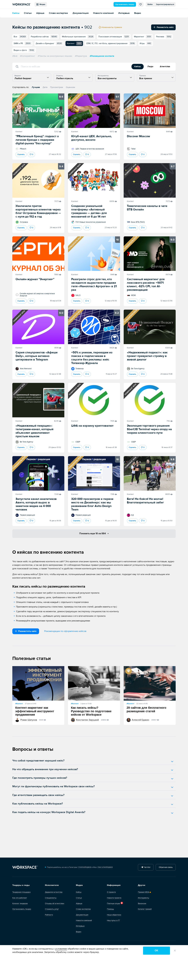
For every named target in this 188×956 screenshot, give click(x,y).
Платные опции (113, 903)
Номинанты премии (111, 27)
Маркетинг (142, 37)
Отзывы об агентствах (54, 903)
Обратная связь (166, 867)
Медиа (42, 4)
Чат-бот (146, 867)
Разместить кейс (165, 27)
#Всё (14, 56)
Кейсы (15, 13)
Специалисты (50, 898)
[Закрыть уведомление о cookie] (175, 950)
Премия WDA (143, 892)
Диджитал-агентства (53, 892)
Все (20, 37)
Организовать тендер (124, 4)
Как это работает (19, 898)
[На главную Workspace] (25, 867)
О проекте (111, 892)
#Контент (19, 704)
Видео (137, 13)
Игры (145, 43)
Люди (150, 66)
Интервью (124, 13)
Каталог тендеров (20, 903)
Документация (81, 13)
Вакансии (142, 903)
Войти (149, 4)
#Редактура (81, 56)
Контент (19, 132)
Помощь (110, 909)
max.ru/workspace (105, 867)
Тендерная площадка (21, 892)
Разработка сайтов (44, 37)
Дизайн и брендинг (49, 43)
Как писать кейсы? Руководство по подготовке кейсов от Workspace (91, 711)
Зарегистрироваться (165, 4)
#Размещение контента (102, 56)
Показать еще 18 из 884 (92, 533)
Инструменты (143, 898)
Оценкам (70, 87)
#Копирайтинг (27, 56)
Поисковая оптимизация (113, 37)
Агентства (165, 66)
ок (156, 950)
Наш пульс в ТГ (113, 920)
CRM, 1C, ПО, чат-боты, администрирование (110, 43)
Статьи (28, 13)
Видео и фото (24, 50)
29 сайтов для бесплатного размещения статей (146, 709)
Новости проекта (114, 898)
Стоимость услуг (52, 909)
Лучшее (36, 87)
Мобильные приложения (77, 37)
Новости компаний (103, 13)
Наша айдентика (114, 915)
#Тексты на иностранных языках (55, 56)
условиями (61, 948)
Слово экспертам (58, 13)
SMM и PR (22, 43)
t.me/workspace (84, 867)
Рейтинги (49, 915)
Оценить (21, 154)
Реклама (163, 37)
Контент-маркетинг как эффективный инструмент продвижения (34, 711)
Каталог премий (145, 909)
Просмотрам (56, 87)
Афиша (40, 13)
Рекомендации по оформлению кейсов (65, 631)
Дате (45, 87)
